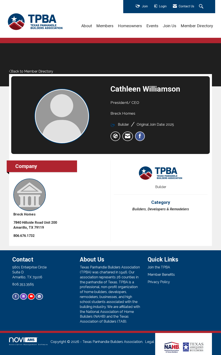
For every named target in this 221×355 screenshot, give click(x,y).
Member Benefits (161, 275)
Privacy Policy (159, 282)
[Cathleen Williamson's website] (115, 136)
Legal (149, 342)
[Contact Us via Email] (39, 296)
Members (105, 26)
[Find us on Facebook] (15, 296)
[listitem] (127, 136)
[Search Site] (201, 7)
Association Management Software (28, 344)
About (86, 26)
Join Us (169, 26)
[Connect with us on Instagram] (23, 296)
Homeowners (130, 26)
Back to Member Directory (32, 71)
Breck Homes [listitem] (24, 214)
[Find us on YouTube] (31, 296)
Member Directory (197, 26)
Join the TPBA (159, 267)
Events (152, 26)
